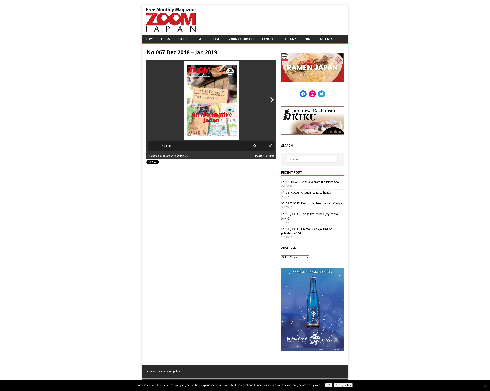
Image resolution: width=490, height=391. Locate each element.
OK (328, 385)
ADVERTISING (154, 371)
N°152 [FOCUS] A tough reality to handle (306, 192)
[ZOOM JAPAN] (170, 33)
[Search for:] (312, 159)
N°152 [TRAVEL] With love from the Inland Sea (310, 182)
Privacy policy (172, 371)
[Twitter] (321, 93)
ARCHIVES (326, 39)
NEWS (149, 39)
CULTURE (184, 39)
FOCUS (165, 39)
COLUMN (291, 39)
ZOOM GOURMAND (241, 39)
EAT (200, 39)
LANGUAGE (269, 39)
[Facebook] (303, 93)
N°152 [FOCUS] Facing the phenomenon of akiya (311, 203)
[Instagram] (312, 93)
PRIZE (308, 39)
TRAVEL (216, 39)
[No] (485, 386)
